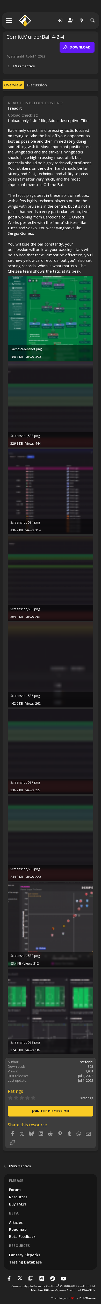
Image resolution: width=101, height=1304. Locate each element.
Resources (18, 1196)
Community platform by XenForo (53, 1286)
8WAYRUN (89, 1290)
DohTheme (88, 1298)
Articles (16, 1222)
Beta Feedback (22, 1236)
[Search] (92, 21)
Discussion (37, 84)
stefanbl (17, 56)
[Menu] (9, 20)
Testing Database (25, 1262)
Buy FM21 (17, 1204)
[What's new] (81, 21)
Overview (13, 84)
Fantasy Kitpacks (24, 1254)
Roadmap (18, 1229)
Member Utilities (43, 1290)
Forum (15, 1189)
